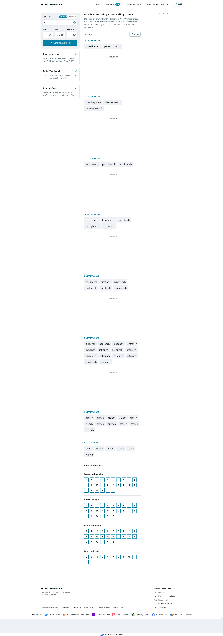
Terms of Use (118, 607)
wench (89, 454)
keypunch (117, 349)
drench (111, 417)
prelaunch (91, 288)
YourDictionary (161, 615)
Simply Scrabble (122, 615)
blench (89, 417)
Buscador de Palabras (183, 615)
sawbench (91, 362)
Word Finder (159, 592)
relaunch (118, 356)
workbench (121, 288)
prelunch (131, 349)
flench (133, 417)
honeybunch (92, 226)
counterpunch (93, 102)
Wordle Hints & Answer (163, 603)
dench (99, 448)
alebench (90, 343)
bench (89, 448)
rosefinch (105, 288)
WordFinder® (54, 615)
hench (110, 448)
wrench (90, 430)
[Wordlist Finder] (51, 588)
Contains (47, 16)
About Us (77, 607)
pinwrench (120, 281)
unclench (105, 362)
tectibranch (126, 164)
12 (86, 562)
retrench (131, 356)
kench (120, 448)
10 (129, 557)
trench (134, 423)
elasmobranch (112, 102)
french (89, 423)
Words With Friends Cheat (164, 596)
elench (122, 417)
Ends (57, 29)
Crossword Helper (103, 615)
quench (112, 423)
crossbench (92, 220)
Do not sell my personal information (55, 607)
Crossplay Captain (142, 615)
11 (134, 557)
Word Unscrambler (161, 600)
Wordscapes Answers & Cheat (77, 615)
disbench (118, 343)
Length (70, 29)
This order (63, 17)
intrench (103, 349)
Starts (46, 29)
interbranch (92, 164)
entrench (132, 343)
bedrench (104, 343)
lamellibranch (93, 46)
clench (100, 417)
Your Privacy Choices (114, 634)
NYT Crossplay (160, 607)
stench (123, 423)
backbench (91, 281)
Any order (72, 17)
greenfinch (124, 220)
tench (131, 448)
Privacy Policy (89, 607)
